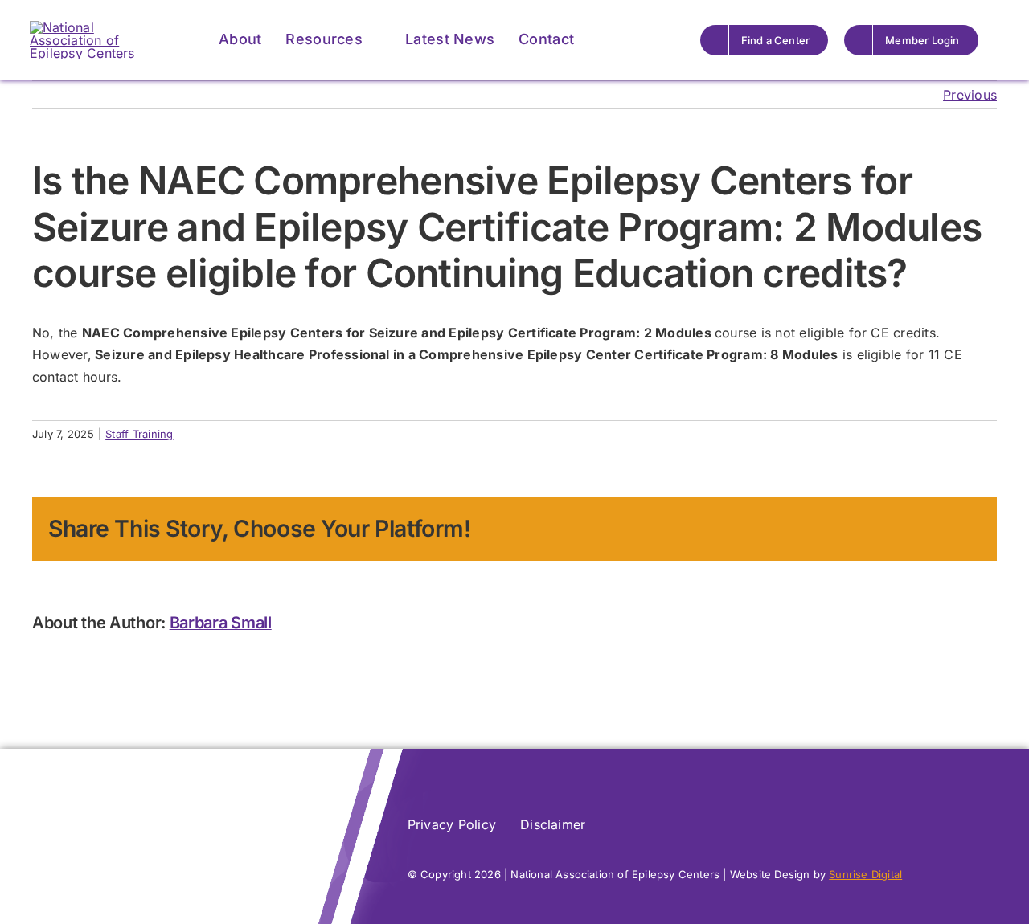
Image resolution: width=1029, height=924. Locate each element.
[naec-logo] (98, 27)
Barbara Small (221, 622)
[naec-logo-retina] (132, 803)
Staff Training (139, 433)
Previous (970, 95)
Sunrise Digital (865, 874)
